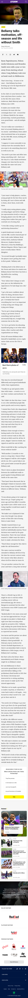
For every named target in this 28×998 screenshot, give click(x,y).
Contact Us (13, 989)
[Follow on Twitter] (22, 968)
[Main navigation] (2, 2)
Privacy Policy (17, 985)
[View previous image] (2, 355)
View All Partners (14, 962)
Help (9, 989)
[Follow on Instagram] (25, 968)
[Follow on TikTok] (17, 968)
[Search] (26, 2)
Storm (3, 27)
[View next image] (25, 355)
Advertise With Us (20, 989)
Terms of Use (10, 985)
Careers (5, 989)
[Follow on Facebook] (20, 968)
